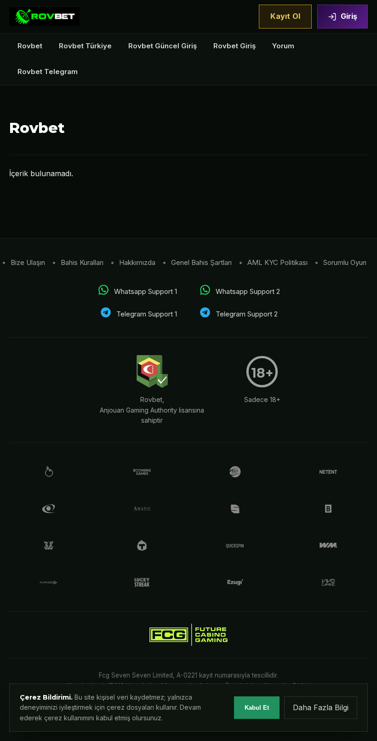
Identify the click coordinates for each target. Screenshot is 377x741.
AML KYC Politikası (277, 262)
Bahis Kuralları (82, 262)
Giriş (349, 16)
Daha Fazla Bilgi (320, 707)
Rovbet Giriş (234, 45)
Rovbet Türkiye (85, 45)
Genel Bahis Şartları (201, 262)
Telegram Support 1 (146, 314)
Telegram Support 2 (247, 314)
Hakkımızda (137, 262)
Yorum (283, 45)
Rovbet (29, 45)
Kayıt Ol (285, 16)
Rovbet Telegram (47, 71)
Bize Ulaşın (28, 262)
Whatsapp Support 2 (248, 291)
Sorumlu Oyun (344, 262)
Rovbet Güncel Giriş (162, 45)
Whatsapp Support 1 (145, 291)
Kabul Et (257, 707)
